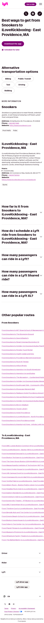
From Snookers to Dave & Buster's (15, 338)
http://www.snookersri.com (20, 125)
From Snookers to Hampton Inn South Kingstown (21, 369)
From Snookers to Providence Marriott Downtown (21, 358)
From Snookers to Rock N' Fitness (15, 362)
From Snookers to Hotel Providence (16, 413)
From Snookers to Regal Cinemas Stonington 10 (20, 342)
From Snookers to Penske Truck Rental (17, 350)
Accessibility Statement (27, 608)
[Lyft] (5, 4)
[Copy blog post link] (39, 13)
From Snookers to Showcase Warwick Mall (18, 389)
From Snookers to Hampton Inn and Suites (18, 373)
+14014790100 (14, 175)
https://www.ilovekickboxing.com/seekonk (19, 180)
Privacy (13, 608)
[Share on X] (26, 13)
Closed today (8, 171)
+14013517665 (13, 123)
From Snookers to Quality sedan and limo (18, 354)
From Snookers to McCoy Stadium (15, 405)
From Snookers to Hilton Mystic (14, 365)
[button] (40, 4)
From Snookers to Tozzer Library (14, 409)
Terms (6, 608)
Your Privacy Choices (11, 612)
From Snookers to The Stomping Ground (18, 334)
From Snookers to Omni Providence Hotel (18, 420)
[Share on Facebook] (32, 13)
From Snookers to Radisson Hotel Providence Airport (23, 393)
